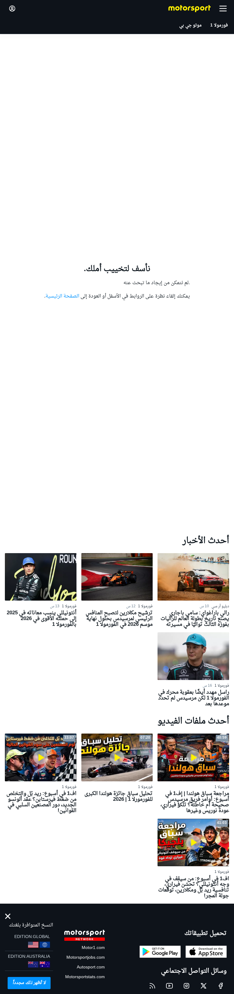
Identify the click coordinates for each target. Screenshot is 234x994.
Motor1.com (93, 948)
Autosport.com (91, 967)
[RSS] (152, 986)
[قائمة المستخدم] (12, 8)
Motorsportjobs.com (85, 958)
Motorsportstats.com (85, 977)
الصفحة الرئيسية (62, 296)
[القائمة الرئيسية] (223, 8)
